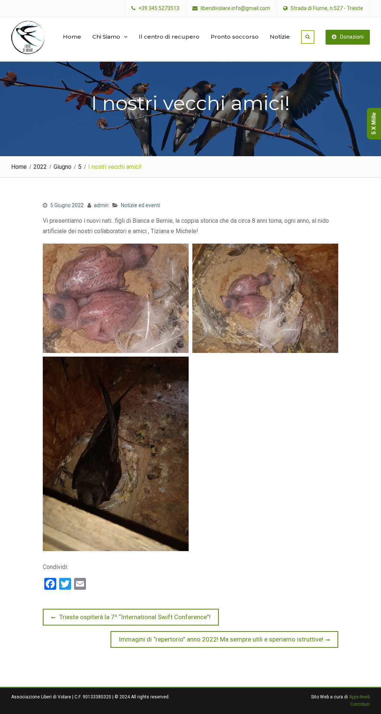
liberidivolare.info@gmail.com (235, 8)
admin (101, 205)
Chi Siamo (106, 36)
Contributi (360, 704)
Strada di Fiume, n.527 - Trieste (327, 8)
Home (72, 36)
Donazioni (352, 37)
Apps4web (359, 696)
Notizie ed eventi (140, 205)
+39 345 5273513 (158, 8)
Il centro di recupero (169, 36)
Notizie (280, 36)
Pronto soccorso (235, 36)
